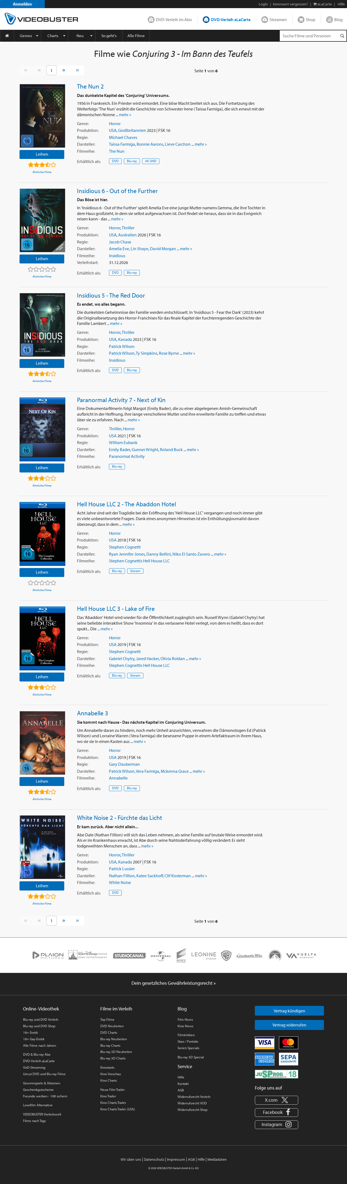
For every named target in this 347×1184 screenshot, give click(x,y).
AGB (181, 1090)
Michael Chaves (123, 137)
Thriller (128, 227)
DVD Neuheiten (112, 1026)
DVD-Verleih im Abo (174, 19)
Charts (52, 35)
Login (263, 4)
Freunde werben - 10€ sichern (45, 1096)
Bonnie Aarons (150, 144)
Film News (185, 1019)
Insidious (117, 255)
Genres (26, 35)
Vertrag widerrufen (289, 1025)
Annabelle (118, 778)
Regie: (82, 137)
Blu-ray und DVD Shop (39, 1026)
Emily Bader (119, 449)
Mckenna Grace (175, 771)
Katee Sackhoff (149, 875)
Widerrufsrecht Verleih (194, 1096)
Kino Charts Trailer (113, 1102)
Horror (115, 123)
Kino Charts (108, 1080)
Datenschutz (154, 1159)
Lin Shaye (139, 248)
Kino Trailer (108, 1096)
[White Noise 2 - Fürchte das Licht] (42, 847)
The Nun (116, 151)
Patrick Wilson (121, 346)
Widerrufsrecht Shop (192, 1109)
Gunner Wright (145, 449)
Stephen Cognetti (125, 547)
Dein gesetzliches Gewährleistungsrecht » (173, 983)
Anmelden (22, 3)
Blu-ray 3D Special (191, 1057)
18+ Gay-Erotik (33, 1039)
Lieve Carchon (178, 144)
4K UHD (150, 161)
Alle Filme (136, 35)
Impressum (176, 1159)
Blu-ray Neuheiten (113, 1039)
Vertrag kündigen (289, 1010)
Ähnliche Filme (42, 172)
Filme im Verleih (116, 1009)
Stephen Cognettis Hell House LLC (139, 560)
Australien (127, 234)
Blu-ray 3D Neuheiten (116, 1051)
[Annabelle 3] (42, 743)
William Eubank (123, 442)
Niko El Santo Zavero (191, 554)
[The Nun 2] (42, 116)
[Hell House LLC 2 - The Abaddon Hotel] (42, 534)
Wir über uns (131, 1159)
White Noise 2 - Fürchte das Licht (119, 817)
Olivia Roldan (172, 658)
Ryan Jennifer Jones (127, 554)
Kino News (185, 1026)
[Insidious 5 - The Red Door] (42, 325)
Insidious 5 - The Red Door (111, 295)
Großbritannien (132, 130)
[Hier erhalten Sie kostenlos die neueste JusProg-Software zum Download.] (276, 1073)
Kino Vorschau (110, 1074)
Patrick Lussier (122, 868)
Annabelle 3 (92, 713)
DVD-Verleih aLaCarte (230, 19)
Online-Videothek (41, 1009)
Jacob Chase (120, 241)
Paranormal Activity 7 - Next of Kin (121, 400)
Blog (338, 19)
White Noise (120, 882)
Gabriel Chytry (121, 658)
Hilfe (181, 1077)
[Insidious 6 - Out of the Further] (42, 220)
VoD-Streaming (34, 1067)
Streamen (278, 19)
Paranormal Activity (127, 456)
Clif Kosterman (178, 875)
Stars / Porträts (188, 1041)
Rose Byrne (169, 353)
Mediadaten (217, 1159)
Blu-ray (132, 161)
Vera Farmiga (147, 771)
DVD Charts (108, 1032)
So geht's (109, 35)
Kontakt (183, 1083)
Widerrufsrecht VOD (192, 1103)
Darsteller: (86, 144)
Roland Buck (171, 449)
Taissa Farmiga (122, 144)
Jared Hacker (147, 658)
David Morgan (163, 248)
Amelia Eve (119, 248)
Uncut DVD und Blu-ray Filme (44, 1074)
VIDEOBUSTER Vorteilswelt (42, 1114)
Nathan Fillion (122, 875)
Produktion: (87, 130)
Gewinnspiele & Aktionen (41, 1083)
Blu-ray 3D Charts (113, 1058)
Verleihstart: (87, 262)
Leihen (42, 154)
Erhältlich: (89, 161)
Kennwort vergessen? (290, 4)
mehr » (125, 114)
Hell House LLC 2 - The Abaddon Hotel (126, 504)
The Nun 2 (90, 86)
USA (113, 130)
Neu (79, 35)
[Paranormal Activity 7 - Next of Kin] (42, 429)
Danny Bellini (158, 554)
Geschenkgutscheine (38, 1089)
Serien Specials (188, 1048)
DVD (115, 161)
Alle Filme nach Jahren (39, 1045)
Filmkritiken (186, 1035)
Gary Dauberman (124, 764)
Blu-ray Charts (110, 1045)
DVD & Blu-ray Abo (36, 1054)
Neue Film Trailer (112, 1089)
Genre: (83, 123)
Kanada (125, 339)
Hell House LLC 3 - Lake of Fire (116, 608)
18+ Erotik (30, 1032)
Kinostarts (107, 1067)
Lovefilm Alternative (38, 1105)
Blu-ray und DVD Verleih (40, 1019)
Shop (310, 19)
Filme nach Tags (34, 1120)
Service (185, 1066)
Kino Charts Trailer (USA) (117, 1109)
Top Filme (107, 1019)
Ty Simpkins (146, 353)
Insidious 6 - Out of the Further (117, 191)
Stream (135, 571)
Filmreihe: (86, 151)
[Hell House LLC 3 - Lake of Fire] (42, 638)
